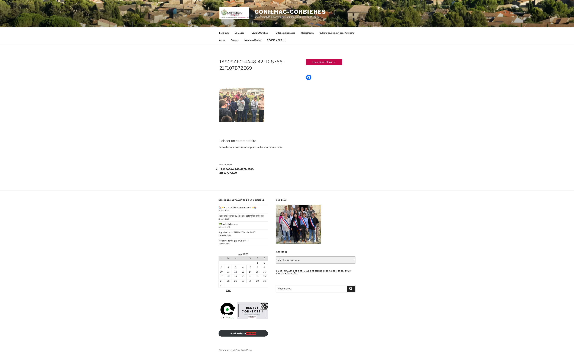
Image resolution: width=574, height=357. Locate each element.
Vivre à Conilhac (260, 33)
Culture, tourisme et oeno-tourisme (336, 33)
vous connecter (241, 147)
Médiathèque (307, 33)
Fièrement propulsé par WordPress (235, 350)
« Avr (228, 290)
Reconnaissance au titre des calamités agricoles (241, 215)
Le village (224, 33)
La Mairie (239, 33)
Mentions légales (252, 40)
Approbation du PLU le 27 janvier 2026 (237, 232)
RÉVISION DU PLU (276, 40)
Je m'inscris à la (243, 333)
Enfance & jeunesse (285, 33)
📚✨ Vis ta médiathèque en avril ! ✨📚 (237, 207)
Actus (222, 40)
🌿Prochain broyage (228, 224)
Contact (235, 40)
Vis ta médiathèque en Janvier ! (233, 240)
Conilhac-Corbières (290, 12)
